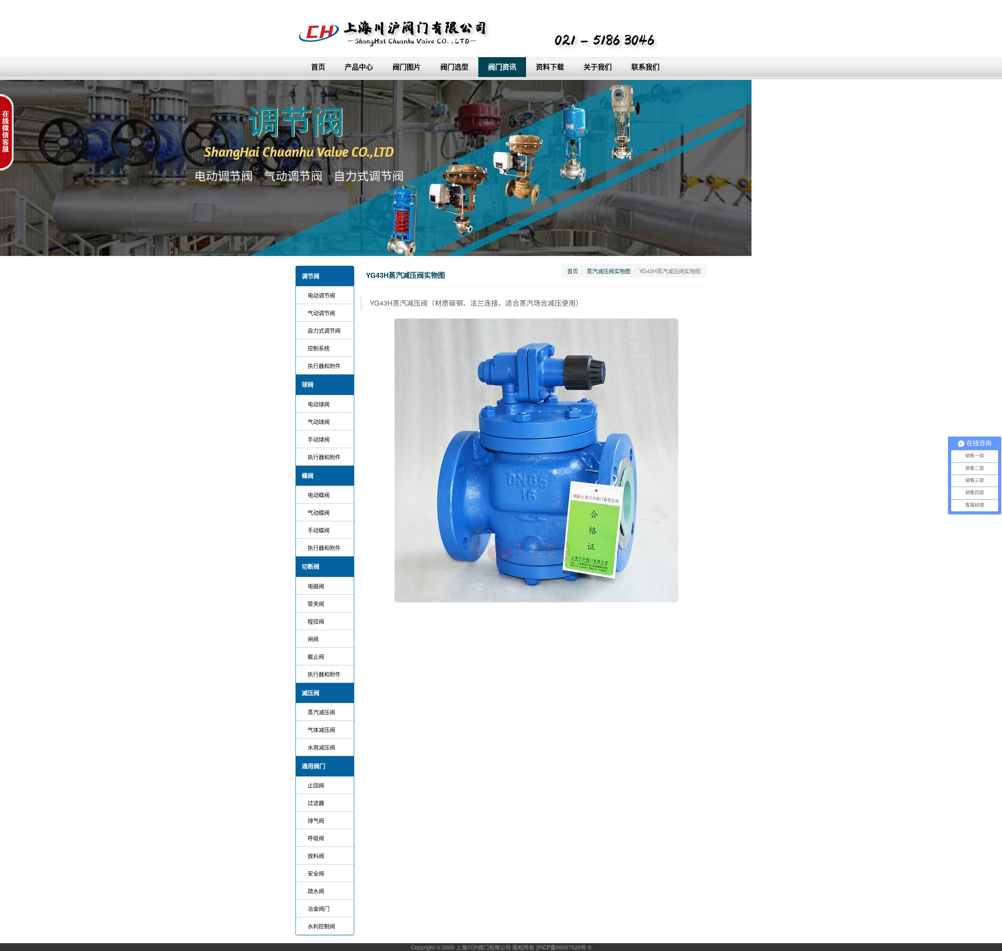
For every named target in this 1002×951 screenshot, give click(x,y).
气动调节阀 (321, 313)
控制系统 (319, 348)
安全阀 (316, 873)
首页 (318, 67)
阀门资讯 (502, 67)
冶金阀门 (319, 908)
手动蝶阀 (319, 530)
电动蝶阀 (319, 495)
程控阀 (316, 621)
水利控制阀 (321, 926)
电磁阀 (316, 586)
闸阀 (313, 639)
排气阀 (316, 820)
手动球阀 (319, 439)
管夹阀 (316, 603)
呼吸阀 (316, 838)
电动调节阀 (321, 295)
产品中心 (359, 67)
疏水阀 (316, 891)
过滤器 (316, 803)
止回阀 (316, 785)
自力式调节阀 (324, 330)
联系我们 (645, 67)
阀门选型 (454, 67)
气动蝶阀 (319, 512)
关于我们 (598, 67)
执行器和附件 (324, 365)
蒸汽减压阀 (321, 712)
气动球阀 (319, 421)
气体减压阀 (321, 729)
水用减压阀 (321, 747)
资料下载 (550, 67)
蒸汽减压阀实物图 (609, 271)
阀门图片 (407, 67)
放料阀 (316, 855)
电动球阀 (319, 404)
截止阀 (316, 656)
